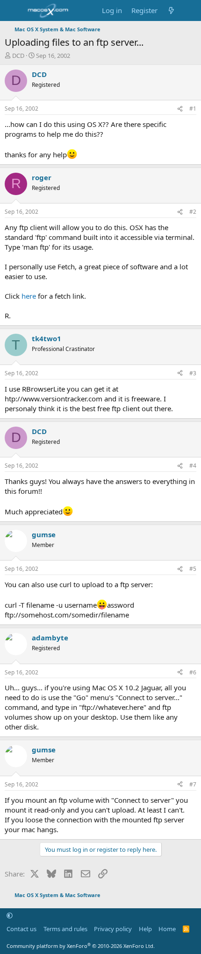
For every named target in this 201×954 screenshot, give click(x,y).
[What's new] (171, 10)
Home (167, 929)
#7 (192, 784)
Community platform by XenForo (81, 945)
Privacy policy (113, 929)
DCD (18, 55)
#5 (192, 569)
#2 (192, 212)
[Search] (190, 10)
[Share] (180, 109)
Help (145, 929)
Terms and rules (65, 929)
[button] (9, 915)
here (29, 296)
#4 (192, 466)
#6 (192, 672)
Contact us (21, 929)
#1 (192, 108)
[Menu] (13, 10)
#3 (192, 373)
